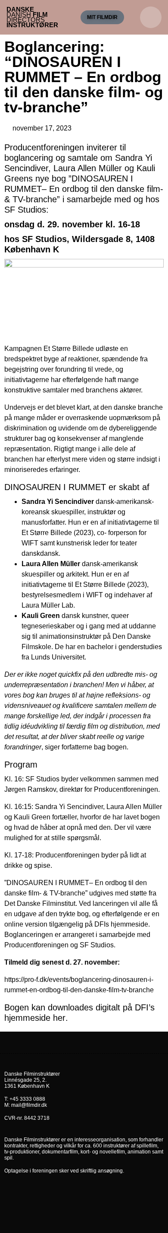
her (59, 1018)
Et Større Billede (69, 348)
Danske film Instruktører (32, 17)
